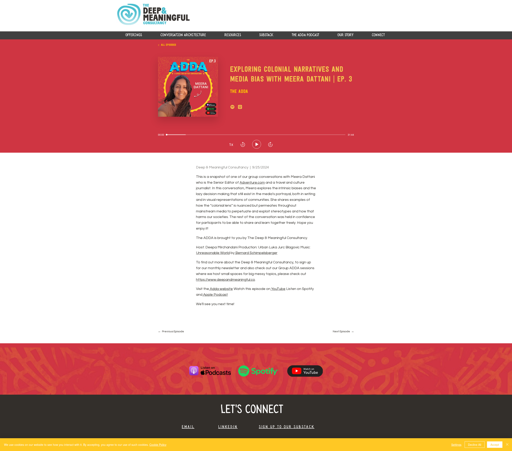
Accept (494, 445)
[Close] (507, 444)
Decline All (474, 445)
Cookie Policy (157, 445)
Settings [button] (456, 445)
